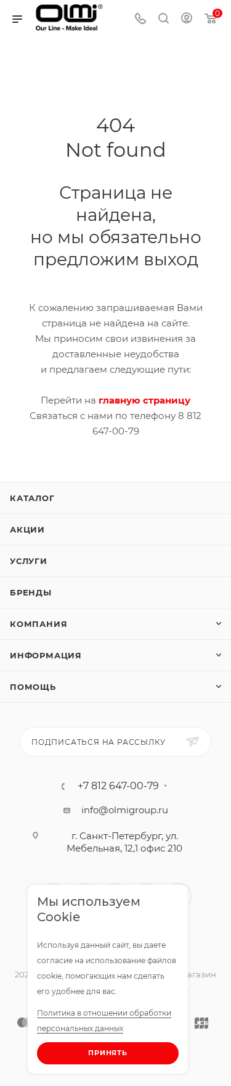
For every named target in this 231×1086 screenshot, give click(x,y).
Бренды (31, 592)
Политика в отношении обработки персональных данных (104, 1020)
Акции (27, 529)
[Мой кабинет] (186, 19)
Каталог (32, 498)
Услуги (28, 561)
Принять (108, 1052)
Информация (46, 655)
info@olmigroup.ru (124, 810)
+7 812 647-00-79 (118, 786)
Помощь (33, 687)
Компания (38, 624)
